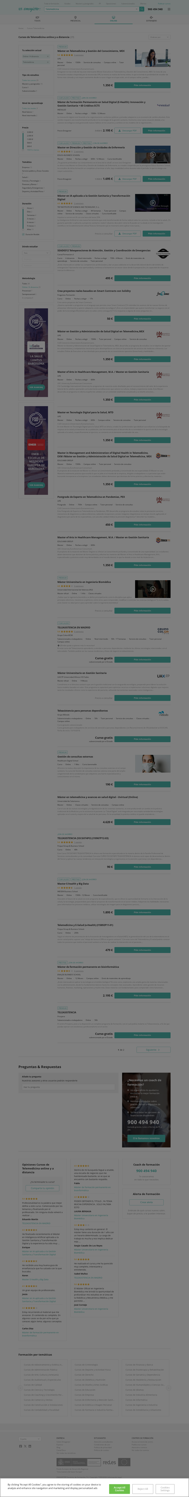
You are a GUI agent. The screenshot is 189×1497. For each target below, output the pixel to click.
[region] (94, 1487)
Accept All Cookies (119, 1489)
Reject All (143, 1488)
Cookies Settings (165, 1489)
